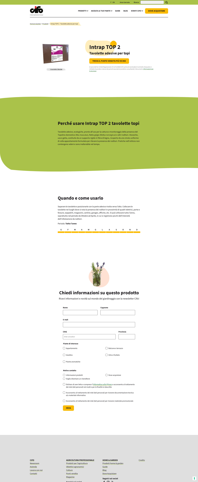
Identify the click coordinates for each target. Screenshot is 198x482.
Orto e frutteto (114, 355)
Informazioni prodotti (74, 375)
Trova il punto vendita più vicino (109, 61)
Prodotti (45, 24)
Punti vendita (72, 473)
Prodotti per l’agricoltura (77, 463)
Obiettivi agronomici (75, 466)
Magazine (70, 477)
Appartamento (71, 348)
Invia (68, 408)
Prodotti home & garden (113, 463)
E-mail (65, 319)
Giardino (69, 355)
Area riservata (125, 2)
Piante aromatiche (73, 361)
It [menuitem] (111, 2)
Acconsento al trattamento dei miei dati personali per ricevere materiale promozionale (99, 401)
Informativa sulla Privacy (102, 384)
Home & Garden (35, 24)
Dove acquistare (114, 375)
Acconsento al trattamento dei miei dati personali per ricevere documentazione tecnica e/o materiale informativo (100, 394)
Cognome (104, 307)
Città (65, 332)
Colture (69, 470)
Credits (142, 460)
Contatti (33, 473)
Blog (125, 11)
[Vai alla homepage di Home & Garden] (36, 15)
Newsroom (34, 463)
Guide (117, 11)
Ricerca (136, 2)
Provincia (122, 332)
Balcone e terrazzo (115, 348)
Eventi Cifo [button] (136, 11)
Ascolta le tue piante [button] (100, 11)
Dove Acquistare (156, 10)
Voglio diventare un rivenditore (78, 379)
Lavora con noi (36, 470)
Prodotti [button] (82, 11)
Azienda (33, 466)
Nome (65, 307)
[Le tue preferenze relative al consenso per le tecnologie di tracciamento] (194, 478)
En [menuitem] (114, 2)
